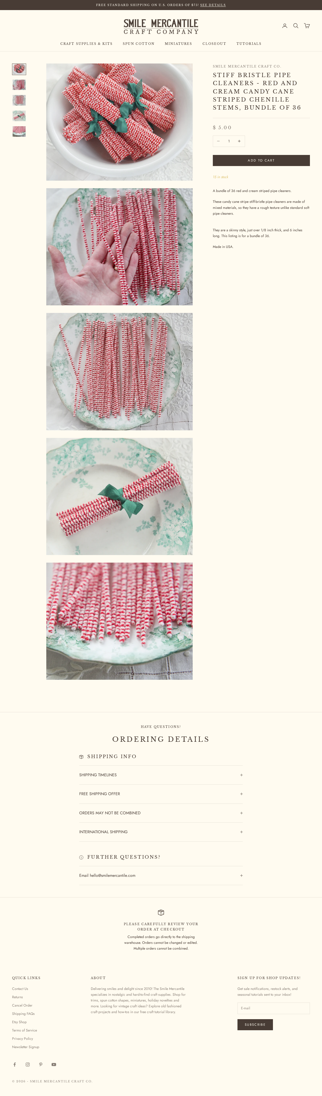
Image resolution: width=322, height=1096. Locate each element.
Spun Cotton (139, 44)
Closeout (214, 44)
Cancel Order (22, 1005)
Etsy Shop (19, 1021)
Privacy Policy (22, 1038)
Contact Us (20, 988)
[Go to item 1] (19, 69)
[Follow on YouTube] (53, 1064)
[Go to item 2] (19, 85)
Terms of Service (24, 1030)
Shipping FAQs (23, 1013)
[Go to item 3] (19, 100)
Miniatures (178, 44)
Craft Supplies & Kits (86, 44)
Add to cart (261, 160)
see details (213, 5)
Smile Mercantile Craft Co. (247, 66)
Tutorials (249, 44)
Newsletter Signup (25, 1046)
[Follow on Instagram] (27, 1064)
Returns (17, 997)
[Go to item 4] (19, 116)
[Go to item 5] (19, 131)
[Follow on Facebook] (14, 1064)
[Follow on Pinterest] (40, 1064)
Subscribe (255, 1024)
